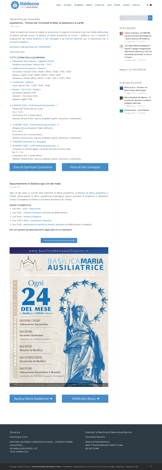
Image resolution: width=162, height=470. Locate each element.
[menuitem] (58, 5)
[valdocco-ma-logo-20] (25, 5)
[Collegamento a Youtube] (150, 5)
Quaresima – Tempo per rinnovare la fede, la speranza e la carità (47, 22)
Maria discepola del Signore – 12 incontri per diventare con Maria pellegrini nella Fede (137, 100)
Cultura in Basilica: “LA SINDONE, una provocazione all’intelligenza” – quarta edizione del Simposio (138, 36)
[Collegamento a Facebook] (147, 5)
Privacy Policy (130, 466)
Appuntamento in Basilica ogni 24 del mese (35, 183)
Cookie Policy (120, 466)
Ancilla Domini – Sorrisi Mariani (136, 110)
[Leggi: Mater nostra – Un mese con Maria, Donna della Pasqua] (121, 88)
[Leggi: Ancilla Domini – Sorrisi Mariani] (121, 111)
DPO (136, 466)
